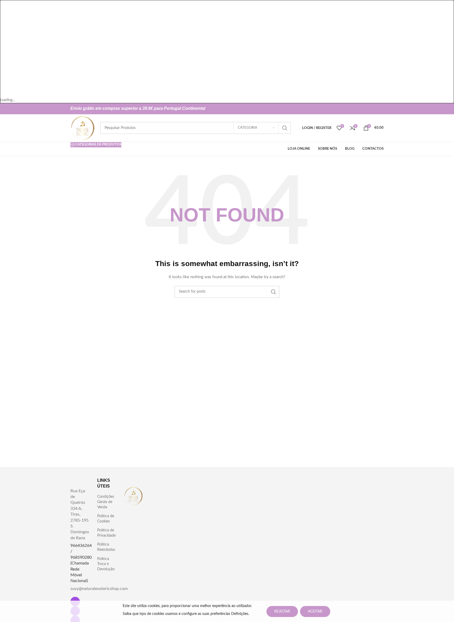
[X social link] (371, 108)
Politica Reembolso (106, 547)
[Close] (6, 6)
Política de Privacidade (106, 532)
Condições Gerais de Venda (105, 502)
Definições (239, 614)
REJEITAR (282, 611)
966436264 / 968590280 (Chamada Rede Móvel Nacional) (81, 563)
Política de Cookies (105, 518)
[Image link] (133, 496)
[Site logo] (82, 128)
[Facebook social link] (362, 108)
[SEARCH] (285, 128)
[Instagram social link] (379, 108)
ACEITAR (315, 611)
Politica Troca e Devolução (106, 564)
